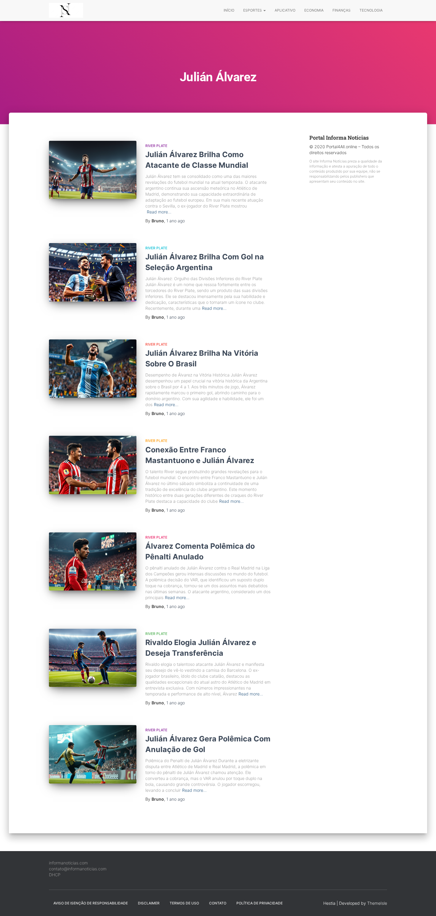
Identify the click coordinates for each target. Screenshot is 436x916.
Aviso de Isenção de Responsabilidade (90, 903)
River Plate (156, 145)
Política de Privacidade (259, 903)
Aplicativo (285, 10)
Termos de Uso (184, 903)
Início (229, 10)
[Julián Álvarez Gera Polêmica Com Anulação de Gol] (92, 754)
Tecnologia (371, 10)
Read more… (159, 211)
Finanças (341, 10)
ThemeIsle (377, 903)
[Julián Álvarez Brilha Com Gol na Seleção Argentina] (92, 272)
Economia (314, 10)
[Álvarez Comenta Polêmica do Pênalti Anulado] (92, 561)
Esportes (253, 10)
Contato (217, 903)
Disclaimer (149, 903)
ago (175, 220)
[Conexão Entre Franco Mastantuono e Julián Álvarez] (92, 465)
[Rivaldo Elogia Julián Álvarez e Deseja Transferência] (92, 658)
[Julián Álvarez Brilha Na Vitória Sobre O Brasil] (92, 368)
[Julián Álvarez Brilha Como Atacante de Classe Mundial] (92, 170)
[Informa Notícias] (65, 10)
